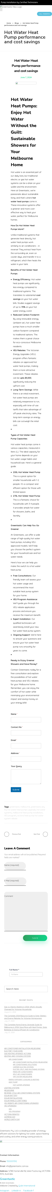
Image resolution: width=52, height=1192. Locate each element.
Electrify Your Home (13, 1051)
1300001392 (12, 1161)
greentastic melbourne (20, 807)
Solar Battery (10, 1096)
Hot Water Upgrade (21, 1085)
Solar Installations (13, 1098)
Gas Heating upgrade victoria (17, 1054)
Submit (16, 789)
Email (14, 740)
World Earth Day (12, 1119)
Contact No (17, 727)
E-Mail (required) (11, 880)
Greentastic (7, 1179)
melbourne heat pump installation (28, 812)
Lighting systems (11, 1088)
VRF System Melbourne (22, 1077)
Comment (8, 896)
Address (15, 753)
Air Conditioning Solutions (25, 1064)
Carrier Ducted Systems (23, 1067)
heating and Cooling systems (17, 1056)
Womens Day (9, 1117)
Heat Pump (13, 1082)
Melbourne (9, 1090)
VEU (10, 1109)
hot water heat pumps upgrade (21, 809)
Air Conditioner (16, 1059)
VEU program (10, 815)
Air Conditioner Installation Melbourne (22, 1048)
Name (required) (11, 865)
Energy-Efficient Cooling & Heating (24, 1079)
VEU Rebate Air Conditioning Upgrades (21, 1103)
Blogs (17, 23)
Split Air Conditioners (22, 1074)
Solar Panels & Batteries (15, 1101)
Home (9, 23)
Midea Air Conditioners (23, 1072)
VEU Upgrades (10, 1106)
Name (14, 714)
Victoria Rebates (11, 1114)
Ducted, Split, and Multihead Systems (29, 1069)
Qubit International (26, 1185)
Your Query (16, 766)
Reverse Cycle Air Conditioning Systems (22, 1093)
